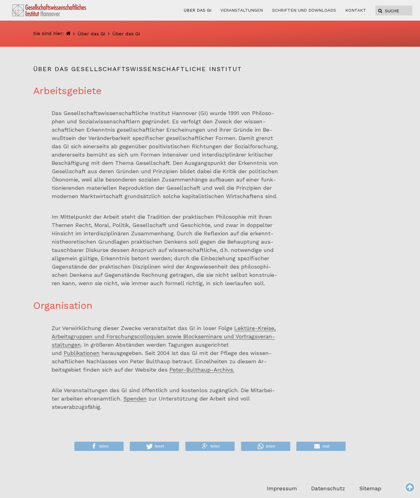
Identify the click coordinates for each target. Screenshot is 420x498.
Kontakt (355, 10)
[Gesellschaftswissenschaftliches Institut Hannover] (68, 33)
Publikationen (82, 353)
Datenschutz (328, 488)
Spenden (135, 398)
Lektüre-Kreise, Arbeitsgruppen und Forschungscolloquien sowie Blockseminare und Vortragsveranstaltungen (164, 336)
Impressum (282, 488)
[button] (99, 446)
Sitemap (370, 488)
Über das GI (91, 34)
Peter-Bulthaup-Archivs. (201, 369)
